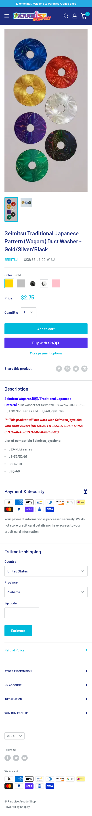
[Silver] (21, 283)
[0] (84, 16)
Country (10, 561)
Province (11, 582)
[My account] (75, 16)
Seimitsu (11, 260)
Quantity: (11, 312)
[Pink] (56, 283)
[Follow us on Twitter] (16, 758)
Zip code (10, 603)
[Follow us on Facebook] (7, 758)
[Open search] (66, 16)
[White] (44, 283)
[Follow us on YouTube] (24, 758)
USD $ (11, 735)
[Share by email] (84, 368)
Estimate (18, 630)
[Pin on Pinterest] (67, 368)
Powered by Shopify (17, 806)
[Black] (33, 283)
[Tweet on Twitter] (76, 368)
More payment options (46, 353)
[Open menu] (6, 16)
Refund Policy (14, 650)
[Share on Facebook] (59, 368)
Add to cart (46, 328)
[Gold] (9, 283)
